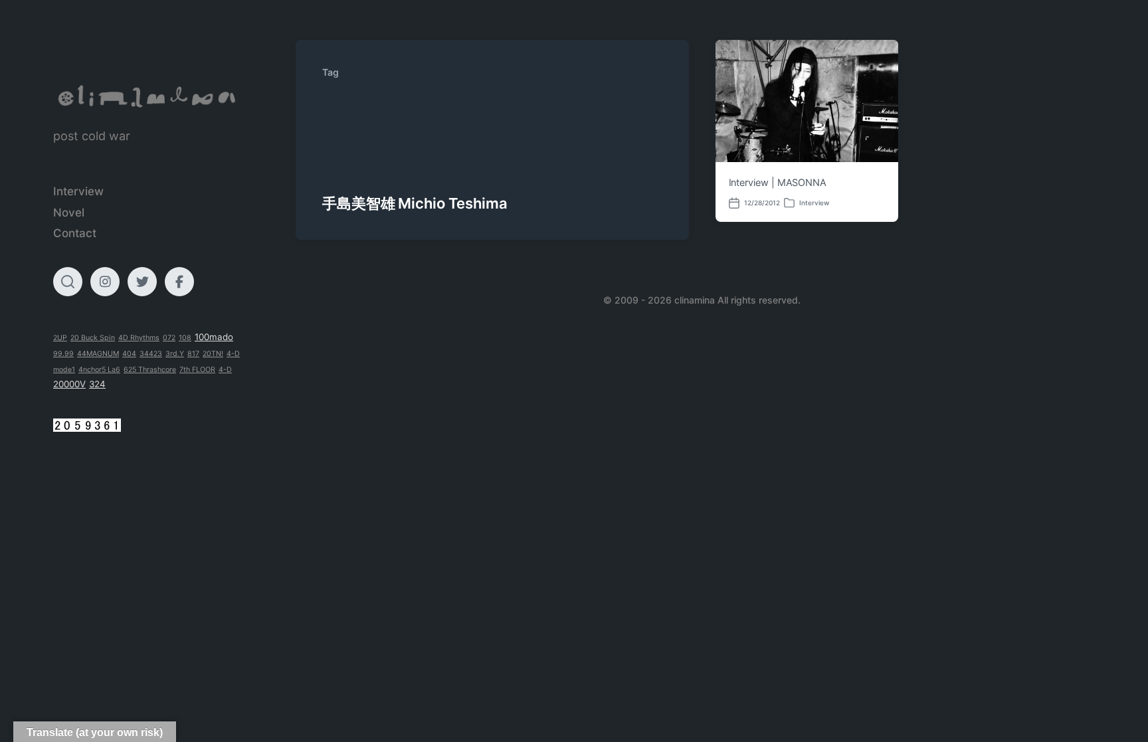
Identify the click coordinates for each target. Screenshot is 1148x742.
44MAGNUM (98, 353)
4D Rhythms (138, 337)
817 (193, 353)
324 (97, 384)
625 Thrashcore (150, 369)
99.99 (63, 353)
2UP (60, 337)
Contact (74, 233)
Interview (78, 191)
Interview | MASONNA (778, 183)
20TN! (213, 353)
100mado (214, 336)
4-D (225, 369)
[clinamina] (147, 97)
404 (129, 353)
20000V (69, 384)
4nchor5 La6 (99, 369)
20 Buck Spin (92, 337)
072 (169, 337)
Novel (68, 212)
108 (185, 337)
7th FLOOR (197, 369)
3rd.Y (174, 353)
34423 (151, 353)
